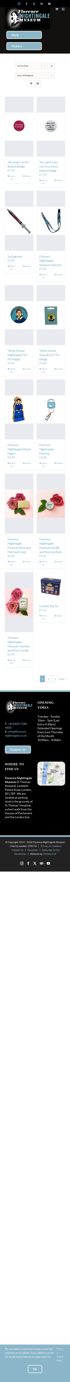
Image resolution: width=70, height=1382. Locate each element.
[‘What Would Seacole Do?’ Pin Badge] (51, 315)
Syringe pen (14, 256)
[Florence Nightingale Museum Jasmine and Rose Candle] (19, 602)
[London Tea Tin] (51, 586)
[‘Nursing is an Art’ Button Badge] (19, 127)
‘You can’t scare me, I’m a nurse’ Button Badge (48, 166)
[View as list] (38, 83)
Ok (35, 1369)
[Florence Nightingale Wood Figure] (19, 409)
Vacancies (32, 849)
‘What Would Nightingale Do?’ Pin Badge (17, 355)
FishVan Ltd (49, 853)
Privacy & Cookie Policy (60, 1355)
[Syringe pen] (19, 221)
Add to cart (12, 177)
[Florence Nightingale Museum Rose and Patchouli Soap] (19, 504)
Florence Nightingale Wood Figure (18, 449)
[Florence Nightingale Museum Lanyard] (51, 221)
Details (28, 176)
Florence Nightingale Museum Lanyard (50, 260)
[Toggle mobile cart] (56, 9)
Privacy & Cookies (50, 846)
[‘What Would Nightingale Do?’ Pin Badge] (19, 315)
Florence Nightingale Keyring (46, 449)
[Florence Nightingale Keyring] (51, 409)
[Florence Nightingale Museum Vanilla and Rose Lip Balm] (51, 504)
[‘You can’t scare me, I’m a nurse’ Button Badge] (51, 127)
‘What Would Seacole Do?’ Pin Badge (49, 355)
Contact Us (18, 849)
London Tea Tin (48, 606)
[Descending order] (52, 66)
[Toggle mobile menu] (63, 9)
